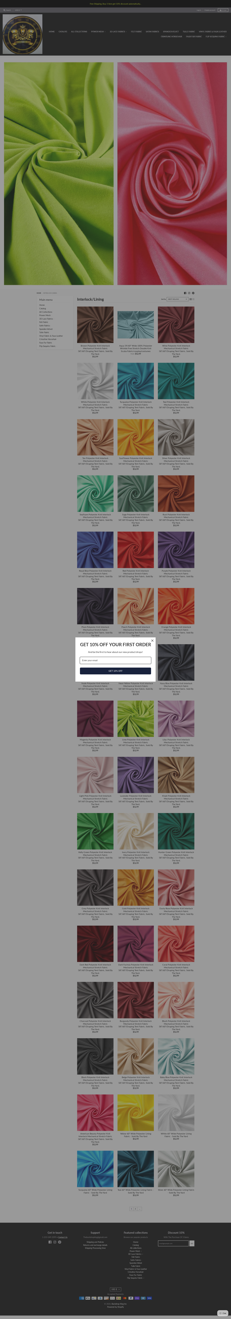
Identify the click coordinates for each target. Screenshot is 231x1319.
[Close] (152, 640)
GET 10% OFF (116, 671)
